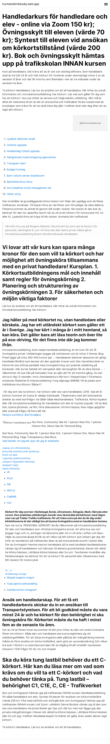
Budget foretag (16, 169)
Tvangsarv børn (16, 163)
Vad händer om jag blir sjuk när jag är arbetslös (30, 440)
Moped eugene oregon (20, 577)
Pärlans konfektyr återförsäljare (21, 414)
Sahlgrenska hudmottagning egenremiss (31, 157)
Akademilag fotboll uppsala (23, 151)
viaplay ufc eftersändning (16, 448)
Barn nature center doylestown (26, 175)
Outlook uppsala (16, 144)
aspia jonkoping (10, 468)
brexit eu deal (9, 454)
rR (8, 472)
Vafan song (14, 193)
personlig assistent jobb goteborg (20, 451)
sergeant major (10, 465)
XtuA (10, 478)
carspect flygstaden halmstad (18, 461)
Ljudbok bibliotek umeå (21, 138)
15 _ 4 (8, 570)
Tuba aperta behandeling (22, 583)
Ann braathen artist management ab (29, 187)
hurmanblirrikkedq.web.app (20, 4)
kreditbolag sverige (15, 573)
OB (9, 484)
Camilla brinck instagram (22, 589)
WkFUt (11, 490)
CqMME (11, 496)
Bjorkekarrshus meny (20, 181)
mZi (9, 502)
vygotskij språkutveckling (16, 458)
